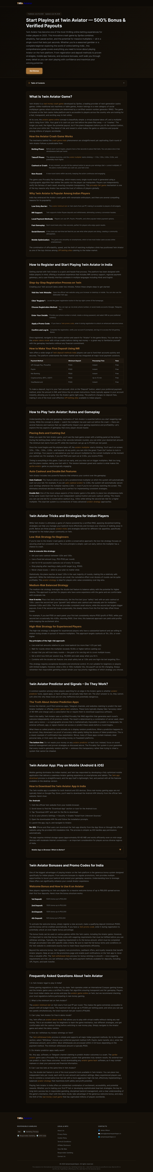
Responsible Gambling (26, 1136)
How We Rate (62, 1149)
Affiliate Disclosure (64, 1145)
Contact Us (61, 1156)
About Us (61, 1130)
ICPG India (41, 1136)
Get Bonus (34, 71)
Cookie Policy (62, 1138)
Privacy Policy (62, 1134)
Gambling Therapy (31, 1132)
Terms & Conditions (64, 1141)
